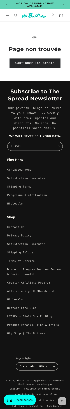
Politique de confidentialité (37, 394)
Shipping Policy (20, 252)
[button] (7, 15)
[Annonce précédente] (7, 5)
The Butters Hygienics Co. (34, 380)
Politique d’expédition (27, 406)
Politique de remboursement (42, 389)
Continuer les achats (35, 63)
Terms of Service (21, 260)
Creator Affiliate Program (28, 282)
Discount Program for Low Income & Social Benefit (34, 272)
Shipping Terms (19, 186)
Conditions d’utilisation (37, 400)
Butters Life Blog (22, 307)
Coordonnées (54, 406)
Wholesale (15, 203)
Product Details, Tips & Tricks (33, 324)
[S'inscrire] (58, 146)
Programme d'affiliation (27, 195)
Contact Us (15, 227)
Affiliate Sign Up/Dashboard (30, 291)
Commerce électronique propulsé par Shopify (37, 384)
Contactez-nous (19, 169)
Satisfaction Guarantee (26, 178)
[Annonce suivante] (63, 5)
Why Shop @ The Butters (26, 333)
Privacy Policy (19, 235)
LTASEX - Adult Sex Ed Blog (29, 316)
